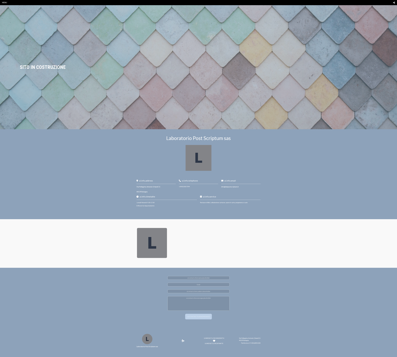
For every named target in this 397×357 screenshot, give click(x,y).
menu (4, 2)
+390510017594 (184, 186)
